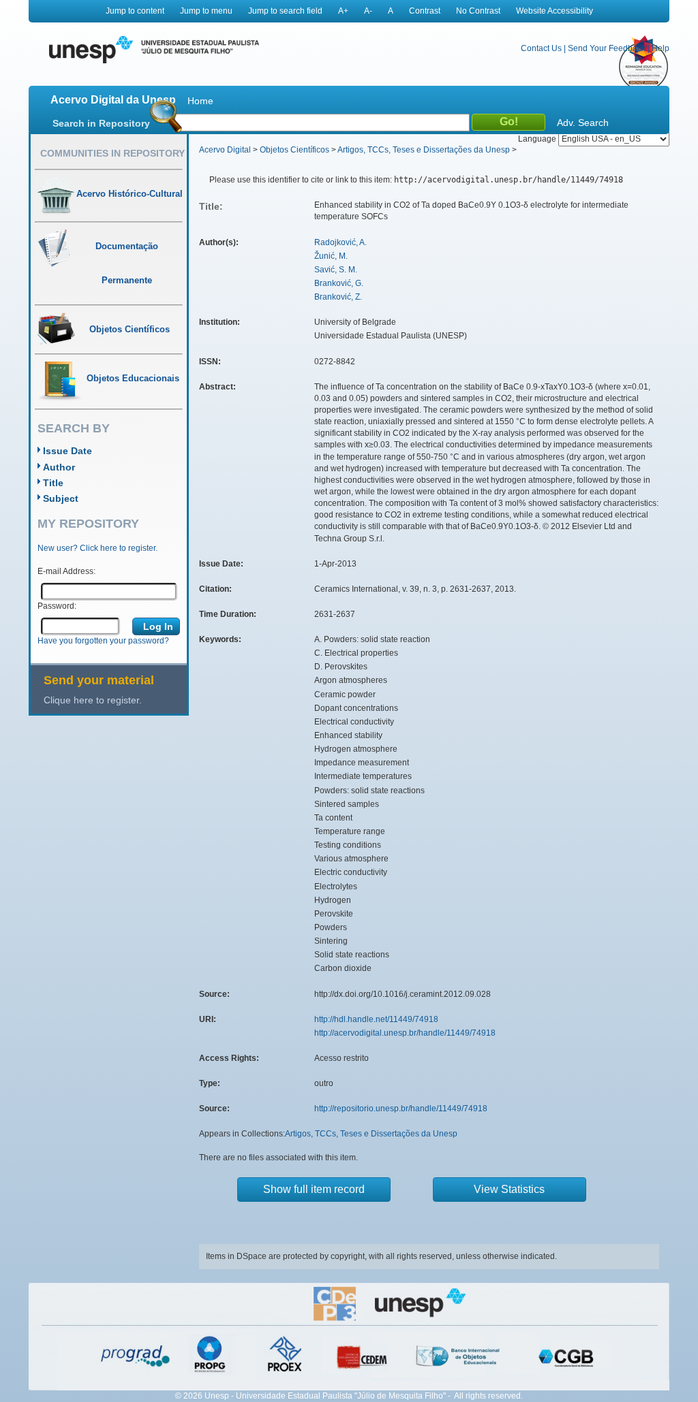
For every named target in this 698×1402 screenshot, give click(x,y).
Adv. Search (583, 122)
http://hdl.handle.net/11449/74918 (376, 1019)
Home (200, 100)
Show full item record (314, 1189)
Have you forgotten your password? (103, 641)
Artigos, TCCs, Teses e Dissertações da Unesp (423, 150)
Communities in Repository (112, 153)
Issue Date (67, 450)
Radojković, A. (340, 242)
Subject (60, 498)
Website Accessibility (554, 11)
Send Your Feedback (607, 48)
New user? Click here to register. (97, 548)
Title (53, 482)
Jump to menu (206, 11)
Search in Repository (101, 123)
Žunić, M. (331, 256)
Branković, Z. (338, 297)
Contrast (424, 11)
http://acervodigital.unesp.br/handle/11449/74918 (405, 1033)
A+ (343, 11)
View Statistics (509, 1189)
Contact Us (541, 48)
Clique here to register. (93, 700)
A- (368, 11)
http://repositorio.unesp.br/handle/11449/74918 (400, 1108)
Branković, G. (338, 283)
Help (660, 48)
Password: (56, 606)
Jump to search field (285, 11)
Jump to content (135, 11)
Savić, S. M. (335, 269)
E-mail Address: (66, 571)
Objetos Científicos (294, 150)
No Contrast (478, 11)
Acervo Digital (225, 150)
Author (59, 467)
